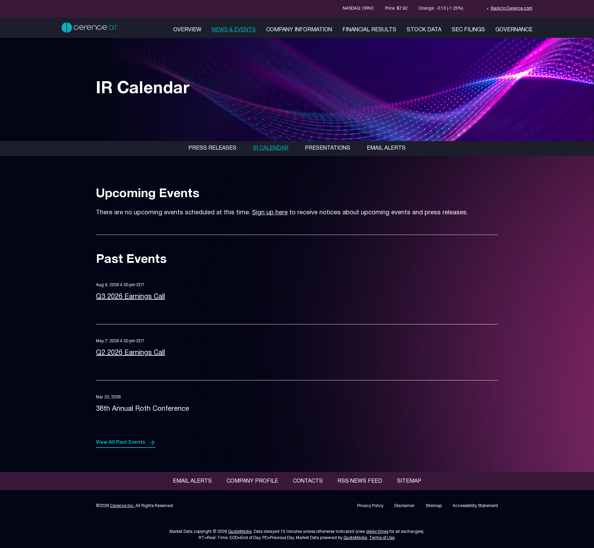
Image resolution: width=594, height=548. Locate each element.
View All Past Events (120, 442)
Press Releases (212, 148)
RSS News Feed (360, 481)
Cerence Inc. (122, 506)
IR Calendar (270, 148)
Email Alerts (386, 148)
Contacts (308, 481)
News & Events (234, 30)
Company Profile (252, 481)
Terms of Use (382, 538)
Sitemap (409, 481)
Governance (513, 30)
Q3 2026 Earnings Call (130, 297)
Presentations (327, 148)
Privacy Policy (370, 506)
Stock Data (424, 30)
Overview (187, 30)
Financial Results (369, 30)
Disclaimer (404, 506)
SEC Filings (468, 30)
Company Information (299, 30)
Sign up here (270, 213)
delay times (377, 532)
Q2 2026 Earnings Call (130, 353)
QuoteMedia (240, 532)
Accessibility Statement (475, 506)
